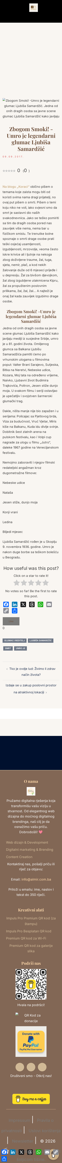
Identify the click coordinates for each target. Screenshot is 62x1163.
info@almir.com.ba (36, 879)
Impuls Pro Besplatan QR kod (28, 931)
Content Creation (19, 857)
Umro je (20, 648)
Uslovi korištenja (45, 1130)
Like (11, 621)
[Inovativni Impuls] (33, 7)
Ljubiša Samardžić (41, 640)
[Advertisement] (31, 67)
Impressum (19, 1120)
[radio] (16, 584)
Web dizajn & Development (27, 842)
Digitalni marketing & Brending (29, 850)
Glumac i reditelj (14, 640)
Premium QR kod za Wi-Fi (26, 938)
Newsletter (22, 1141)
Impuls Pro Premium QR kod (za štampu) (31, 921)
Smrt (8, 648)
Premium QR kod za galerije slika (31, 948)
